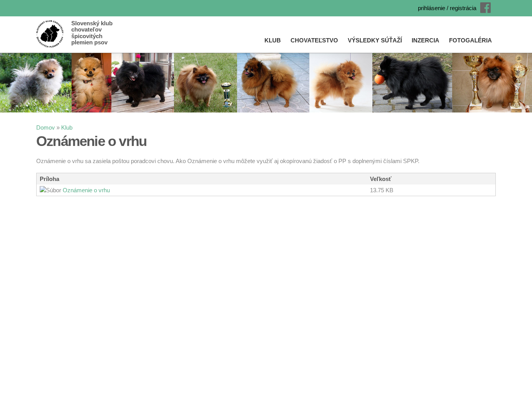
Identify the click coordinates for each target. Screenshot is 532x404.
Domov (45, 127)
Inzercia (425, 40)
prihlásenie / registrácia (447, 8)
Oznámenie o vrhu (86, 190)
